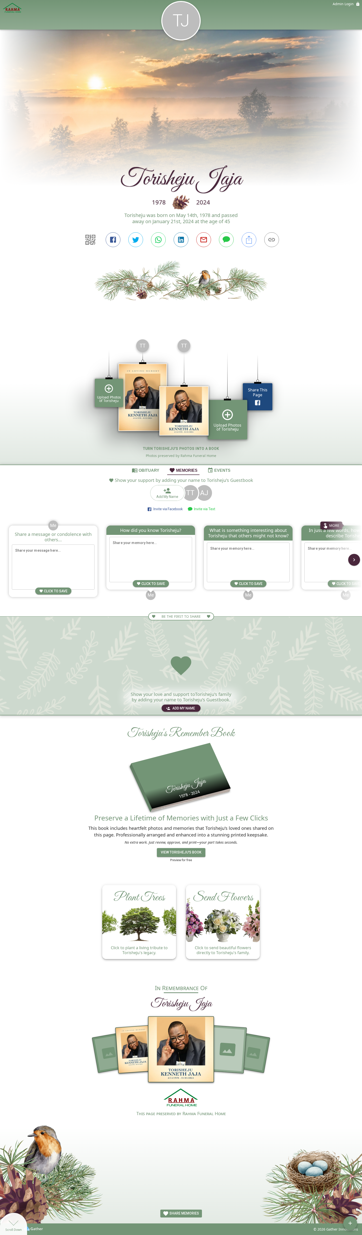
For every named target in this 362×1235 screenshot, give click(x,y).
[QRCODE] (90, 239)
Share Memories (184, 1213)
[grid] (181, 400)
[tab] (145, 470)
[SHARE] (249, 239)
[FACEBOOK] (113, 239)
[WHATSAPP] (158, 239)
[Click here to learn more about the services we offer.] (181, 1098)
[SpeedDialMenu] (350, 1223)
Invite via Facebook (167, 509)
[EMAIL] (203, 239)
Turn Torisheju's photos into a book (181, 449)
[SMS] (226, 239)
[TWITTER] (135, 239)
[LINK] (271, 239)
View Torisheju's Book (181, 852)
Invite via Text (204, 509)
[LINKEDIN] (181, 239)
